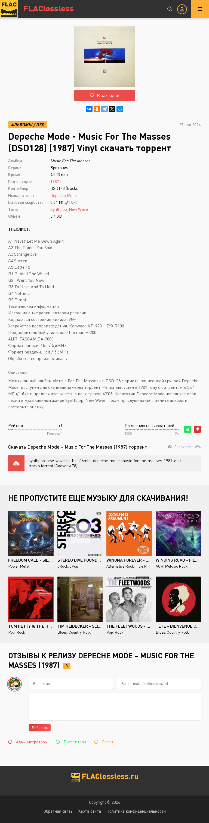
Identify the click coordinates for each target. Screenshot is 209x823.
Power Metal (18, 566)
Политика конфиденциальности (136, 811)
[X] (112, 109)
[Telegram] (104, 109)
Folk (87, 632)
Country (75, 632)
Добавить (40, 727)
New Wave (78, 209)
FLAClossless (48, 8)
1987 (54, 181)
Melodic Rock (176, 566)
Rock (20, 632)
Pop (11, 632)
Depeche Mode (63, 195)
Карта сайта (89, 811)
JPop (74, 566)
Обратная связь (58, 811)
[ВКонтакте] (89, 109)
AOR (159, 566)
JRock (62, 566)
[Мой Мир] (119, 109)
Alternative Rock (120, 566)
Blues (62, 632)
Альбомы (21, 124)
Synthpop (58, 209)
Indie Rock (144, 566)
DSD (40, 124)
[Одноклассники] (97, 109)
